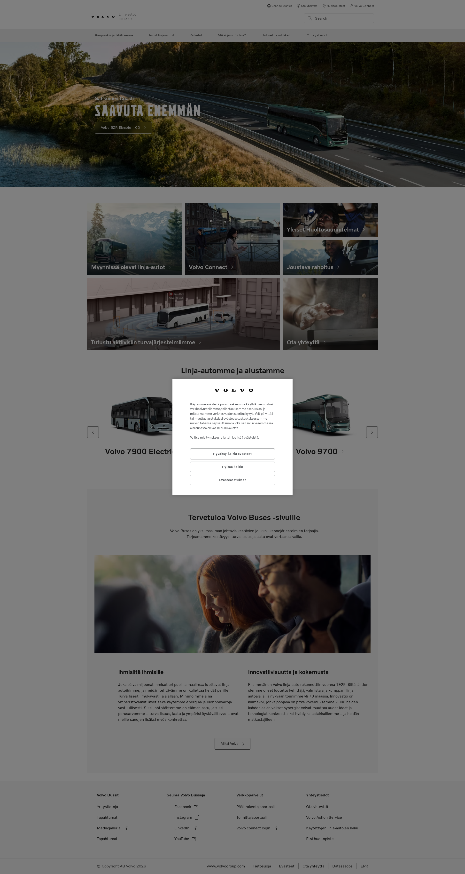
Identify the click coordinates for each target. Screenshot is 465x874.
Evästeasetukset (232, 480)
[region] (232, 437)
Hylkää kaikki (232, 467)
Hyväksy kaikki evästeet (232, 454)
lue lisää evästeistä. (245, 438)
